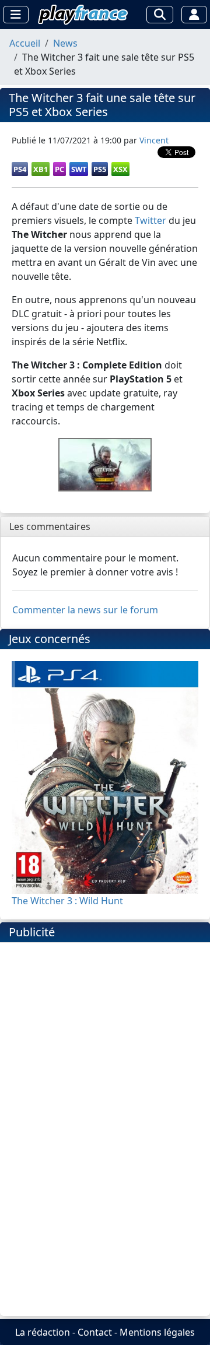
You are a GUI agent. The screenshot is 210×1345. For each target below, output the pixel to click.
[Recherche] (159, 14)
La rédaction (42, 1332)
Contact (95, 1332)
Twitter (150, 220)
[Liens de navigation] (16, 14)
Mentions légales (157, 1332)
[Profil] (194, 14)
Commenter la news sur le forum (85, 609)
